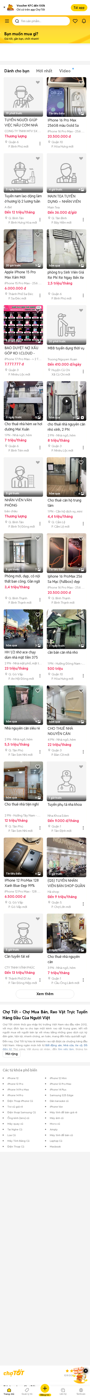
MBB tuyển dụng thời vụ (66, 348)
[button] (4, 7)
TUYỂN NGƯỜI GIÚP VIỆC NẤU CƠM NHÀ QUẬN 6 (21, 123)
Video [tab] (65, 70)
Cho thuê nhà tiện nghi (22, 804)
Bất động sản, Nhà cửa (59, 1045)
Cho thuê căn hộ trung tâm (64, 503)
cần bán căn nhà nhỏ (63, 652)
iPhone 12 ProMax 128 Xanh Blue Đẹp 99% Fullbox (22, 883)
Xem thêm (45, 994)
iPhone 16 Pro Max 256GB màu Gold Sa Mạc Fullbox (63, 123)
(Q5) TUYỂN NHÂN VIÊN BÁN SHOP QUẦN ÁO (66, 883)
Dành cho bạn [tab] (16, 70)
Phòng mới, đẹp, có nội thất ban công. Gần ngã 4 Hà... (22, 579)
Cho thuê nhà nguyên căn (64, 959)
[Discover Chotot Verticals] (7, 21)
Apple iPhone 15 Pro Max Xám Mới (20, 275)
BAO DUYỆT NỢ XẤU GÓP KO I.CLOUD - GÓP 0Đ (21, 351)
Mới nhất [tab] (44, 70)
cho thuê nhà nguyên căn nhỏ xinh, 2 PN (66, 427)
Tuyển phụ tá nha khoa (65, 804)
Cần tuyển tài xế (17, 956)
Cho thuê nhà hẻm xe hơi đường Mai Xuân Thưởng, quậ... (23, 427)
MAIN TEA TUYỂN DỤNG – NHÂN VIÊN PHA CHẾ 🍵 (64, 199)
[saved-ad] (75, 21)
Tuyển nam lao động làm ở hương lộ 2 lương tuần (23, 199)
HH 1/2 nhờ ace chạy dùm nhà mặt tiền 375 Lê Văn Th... (21, 655)
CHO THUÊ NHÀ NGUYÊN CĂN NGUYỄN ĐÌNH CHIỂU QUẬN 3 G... (65, 731)
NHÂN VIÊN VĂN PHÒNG (18, 503)
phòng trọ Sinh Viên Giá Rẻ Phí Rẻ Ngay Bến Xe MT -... (66, 275)
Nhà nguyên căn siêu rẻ (22, 728)
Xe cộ (78, 1045)
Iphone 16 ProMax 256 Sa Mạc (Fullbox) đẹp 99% (65, 579)
